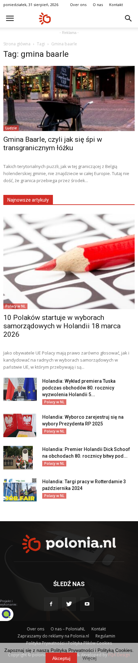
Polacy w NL (15, 306)
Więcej (89, 658)
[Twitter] (69, 604)
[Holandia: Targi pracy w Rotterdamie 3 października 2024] (20, 489)
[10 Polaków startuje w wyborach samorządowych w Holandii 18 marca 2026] (69, 261)
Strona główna (16, 44)
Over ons (78, 4)
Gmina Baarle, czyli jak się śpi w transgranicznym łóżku (52, 143)
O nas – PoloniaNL (68, 629)
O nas (98, 4)
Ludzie (11, 128)
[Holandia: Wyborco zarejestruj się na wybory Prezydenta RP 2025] (19, 425)
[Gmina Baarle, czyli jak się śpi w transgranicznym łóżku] (69, 98)
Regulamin (105, 636)
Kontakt (116, 4)
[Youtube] (87, 604)
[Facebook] (51, 604)
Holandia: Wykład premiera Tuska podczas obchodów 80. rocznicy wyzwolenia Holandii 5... (79, 387)
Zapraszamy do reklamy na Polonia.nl (53, 636)
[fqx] (11, 614)
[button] (128, 18)
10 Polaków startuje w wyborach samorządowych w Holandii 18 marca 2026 (62, 326)
